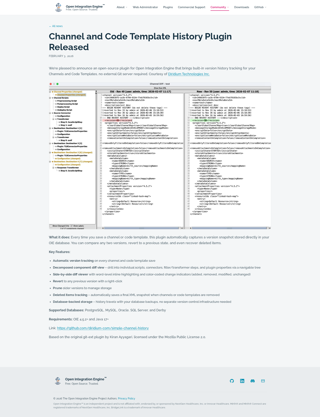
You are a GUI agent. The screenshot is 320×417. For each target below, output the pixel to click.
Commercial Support (191, 7)
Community (218, 7)
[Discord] (252, 381)
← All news (56, 26)
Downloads (241, 7)
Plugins (168, 7)
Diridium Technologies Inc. (189, 74)
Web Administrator (145, 7)
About (121, 7)
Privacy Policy (126, 398)
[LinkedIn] (242, 381)
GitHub (259, 7)
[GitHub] (232, 381)
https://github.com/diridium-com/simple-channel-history (103, 328)
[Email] (263, 381)
